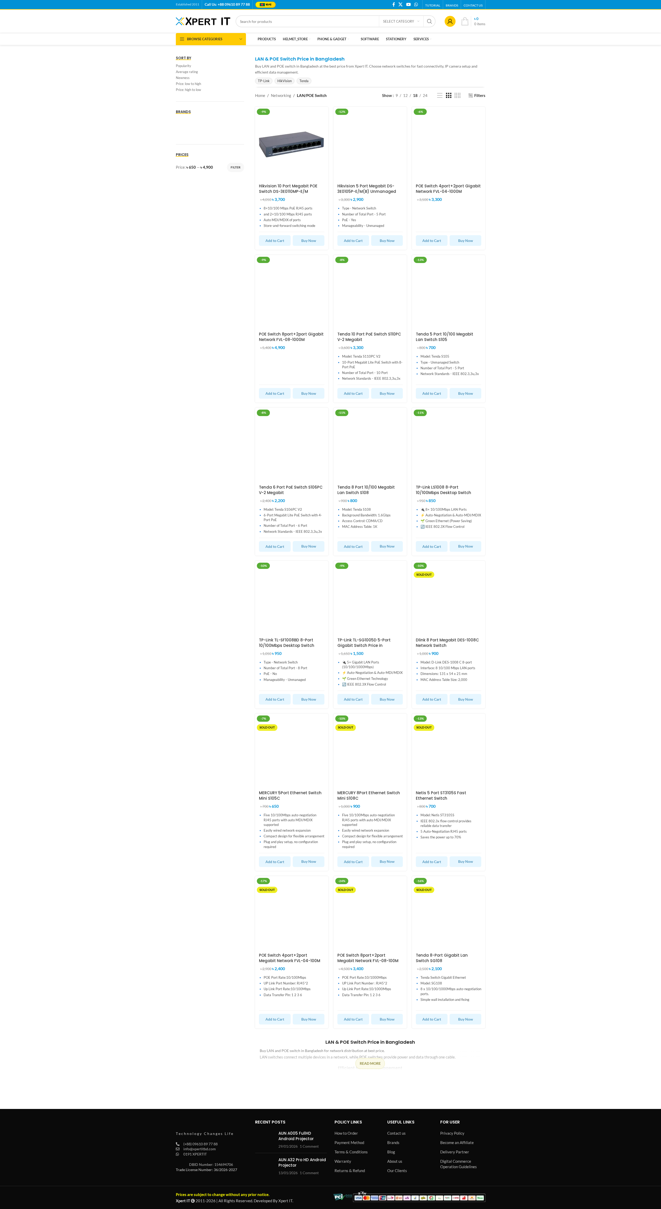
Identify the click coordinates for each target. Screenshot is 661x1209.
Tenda (304, 81)
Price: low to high (188, 84)
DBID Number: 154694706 (211, 1164)
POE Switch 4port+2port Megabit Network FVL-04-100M (289, 957)
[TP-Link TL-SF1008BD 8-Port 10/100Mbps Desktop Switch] (291, 597)
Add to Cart (274, 240)
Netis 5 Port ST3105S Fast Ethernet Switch (441, 795)
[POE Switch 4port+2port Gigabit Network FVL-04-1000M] (448, 143)
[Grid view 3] (448, 95)
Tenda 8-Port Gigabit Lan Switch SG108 (442, 957)
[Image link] (204, 1125)
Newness (183, 78)
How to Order (346, 1133)
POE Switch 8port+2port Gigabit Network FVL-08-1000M (291, 336)
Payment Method (349, 1142)
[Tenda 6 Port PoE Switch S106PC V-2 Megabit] (291, 444)
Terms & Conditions (351, 1151)
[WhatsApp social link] (415, 4)
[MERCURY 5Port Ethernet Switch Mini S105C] (291, 750)
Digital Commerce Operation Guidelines (458, 1164)
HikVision (284, 81)
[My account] (450, 21)
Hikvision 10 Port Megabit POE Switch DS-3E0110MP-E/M (288, 188)
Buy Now (308, 240)
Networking (281, 95)
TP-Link (264, 81)
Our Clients (397, 1170)
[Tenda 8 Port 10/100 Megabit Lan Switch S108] (370, 444)
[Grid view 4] (457, 95)
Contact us (396, 1133)
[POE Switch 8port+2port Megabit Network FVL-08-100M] (370, 912)
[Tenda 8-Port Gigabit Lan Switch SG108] (448, 912)
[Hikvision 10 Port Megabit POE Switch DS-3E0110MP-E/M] (291, 143)
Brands (393, 1142)
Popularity (183, 66)
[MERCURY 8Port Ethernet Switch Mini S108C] (370, 750)
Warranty (343, 1161)
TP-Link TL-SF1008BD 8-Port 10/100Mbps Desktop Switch (286, 642)
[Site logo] (203, 20)
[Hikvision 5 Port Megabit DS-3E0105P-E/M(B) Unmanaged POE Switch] (370, 143)
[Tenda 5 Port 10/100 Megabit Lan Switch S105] (448, 291)
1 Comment (309, 1146)
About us (394, 1161)
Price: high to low (188, 90)
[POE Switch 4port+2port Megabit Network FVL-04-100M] (291, 912)
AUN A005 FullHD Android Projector (296, 1136)
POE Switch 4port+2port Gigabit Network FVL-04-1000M (448, 188)
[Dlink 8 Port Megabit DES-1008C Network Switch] (448, 597)
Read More (370, 1063)
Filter (236, 167)
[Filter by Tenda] (227, 121)
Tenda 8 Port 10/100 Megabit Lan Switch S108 (366, 489)
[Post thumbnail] (265, 1140)
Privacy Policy (452, 1133)
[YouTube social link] (408, 4)
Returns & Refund (350, 1170)
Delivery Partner (454, 1151)
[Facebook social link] (394, 4)
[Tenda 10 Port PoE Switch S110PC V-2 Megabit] (370, 291)
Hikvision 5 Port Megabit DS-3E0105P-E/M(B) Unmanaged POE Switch (366, 191)
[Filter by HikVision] (192, 121)
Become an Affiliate (457, 1142)
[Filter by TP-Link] (192, 131)
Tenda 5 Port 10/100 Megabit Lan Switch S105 (444, 336)
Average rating (187, 72)
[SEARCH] (430, 21)
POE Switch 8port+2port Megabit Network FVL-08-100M (367, 957)
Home (260, 95)
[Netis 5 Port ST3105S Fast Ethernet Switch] (448, 750)
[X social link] (400, 4)
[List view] (439, 95)
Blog (391, 1151)
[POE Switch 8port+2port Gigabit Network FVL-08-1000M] (291, 291)
